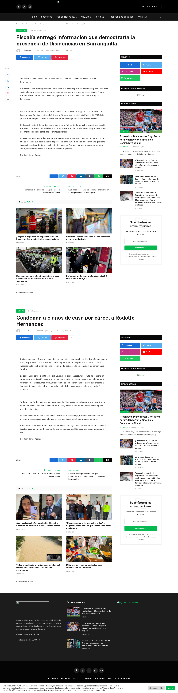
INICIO (34, 17)
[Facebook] (7, 74)
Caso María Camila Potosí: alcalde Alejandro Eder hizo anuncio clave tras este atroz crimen (38, 524)
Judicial (21, 311)
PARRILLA (142, 17)
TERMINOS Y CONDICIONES (93, 678)
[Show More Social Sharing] (71, 57)
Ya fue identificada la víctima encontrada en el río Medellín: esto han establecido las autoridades (38, 568)
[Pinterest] (7, 93)
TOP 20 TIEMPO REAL (66, 17)
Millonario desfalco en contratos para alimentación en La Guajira (84, 566)
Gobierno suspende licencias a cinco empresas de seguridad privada (88, 238)
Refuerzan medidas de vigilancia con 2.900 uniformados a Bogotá (86, 277)
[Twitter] (7, 80)
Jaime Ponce (28, 50)
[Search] (160, 17)
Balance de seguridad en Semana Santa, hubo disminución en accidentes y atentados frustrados (37, 278)
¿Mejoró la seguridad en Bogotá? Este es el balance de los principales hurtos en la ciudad (37, 238)
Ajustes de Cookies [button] (156, 688)
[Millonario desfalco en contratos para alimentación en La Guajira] (89, 549)
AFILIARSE (86, 17)
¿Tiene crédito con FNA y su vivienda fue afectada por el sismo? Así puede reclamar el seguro (147, 164)
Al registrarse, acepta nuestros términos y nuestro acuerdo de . (140, 256)
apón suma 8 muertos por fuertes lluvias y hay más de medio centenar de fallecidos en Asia (147, 180)
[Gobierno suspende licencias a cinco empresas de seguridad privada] (89, 221)
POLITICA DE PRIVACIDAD (119, 678)
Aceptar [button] (171, 688)
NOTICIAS (99, 17)
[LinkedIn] (7, 87)
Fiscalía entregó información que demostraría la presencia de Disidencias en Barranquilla (87, 476)
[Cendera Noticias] (89, 6)
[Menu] (17, 17)
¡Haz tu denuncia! (150, 7)
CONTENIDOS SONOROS (122, 17)
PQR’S (75, 678)
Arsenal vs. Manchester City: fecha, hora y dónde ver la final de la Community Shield (140, 139)
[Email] (7, 99)
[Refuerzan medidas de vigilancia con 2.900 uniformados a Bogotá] (89, 260)
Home (18, 24)
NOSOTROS (46, 17)
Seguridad (22, 30)
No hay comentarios (39, 30)
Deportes (124, 131)
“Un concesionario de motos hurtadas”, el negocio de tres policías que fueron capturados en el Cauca (88, 526)
